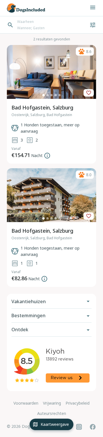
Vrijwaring (52, 403)
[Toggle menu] (92, 7)
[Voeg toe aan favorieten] (89, 93)
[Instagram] (79, 426)
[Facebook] (92, 426)
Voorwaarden (25, 403)
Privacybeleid (78, 403)
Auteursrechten (51, 413)
